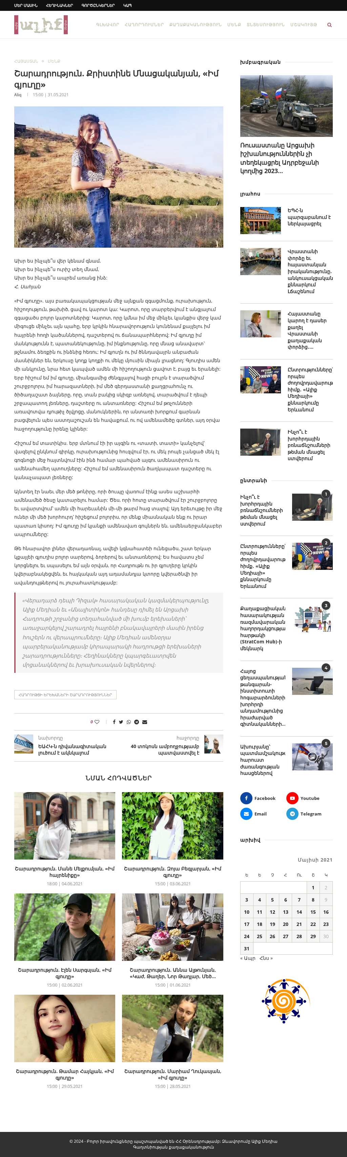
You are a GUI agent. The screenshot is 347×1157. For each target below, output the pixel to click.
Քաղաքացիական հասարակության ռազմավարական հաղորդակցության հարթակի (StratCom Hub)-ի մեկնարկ (262, 628)
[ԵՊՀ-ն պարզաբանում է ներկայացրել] (260, 220)
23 (326, 924)
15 (313, 912)
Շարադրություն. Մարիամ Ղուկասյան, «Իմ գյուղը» (172, 1074)
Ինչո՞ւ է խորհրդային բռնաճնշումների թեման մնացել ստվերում (309, 445)
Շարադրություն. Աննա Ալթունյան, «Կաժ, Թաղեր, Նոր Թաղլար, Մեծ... (173, 973)
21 (299, 924)
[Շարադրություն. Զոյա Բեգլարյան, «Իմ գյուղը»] (172, 826)
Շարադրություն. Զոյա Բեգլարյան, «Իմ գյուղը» (172, 872)
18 (259, 924)
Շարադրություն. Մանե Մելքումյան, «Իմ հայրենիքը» (65, 872)
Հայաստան (26, 61)
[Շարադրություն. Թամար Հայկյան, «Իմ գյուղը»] (64, 1028)
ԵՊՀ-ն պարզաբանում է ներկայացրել (309, 217)
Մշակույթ (303, 24)
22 (313, 924)
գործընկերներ (98, 5)
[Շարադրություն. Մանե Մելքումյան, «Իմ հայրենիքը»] (64, 826)
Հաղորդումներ (144, 24)
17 (246, 924)
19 (272, 924)
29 (313, 936)
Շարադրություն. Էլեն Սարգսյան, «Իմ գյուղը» (64, 973)
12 (272, 912)
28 (299, 936)
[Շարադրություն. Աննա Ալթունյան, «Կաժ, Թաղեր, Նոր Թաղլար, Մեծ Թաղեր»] (172, 927)
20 (285, 924)
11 (259, 912)
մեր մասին (26, 5)
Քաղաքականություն (195, 24)
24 (246, 936)
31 (246, 948)
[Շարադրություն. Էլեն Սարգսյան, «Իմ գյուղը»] (64, 927)
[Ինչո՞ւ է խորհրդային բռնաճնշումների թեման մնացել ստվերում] (260, 442)
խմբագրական (260, 62)
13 (285, 912)
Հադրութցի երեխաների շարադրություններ (65, 694)
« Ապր (248, 958)
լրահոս (250, 193)
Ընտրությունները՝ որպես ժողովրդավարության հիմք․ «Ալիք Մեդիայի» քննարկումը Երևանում (310, 389)
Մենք (234, 24)
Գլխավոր (107, 24)
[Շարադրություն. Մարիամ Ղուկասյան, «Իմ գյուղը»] (172, 1028)
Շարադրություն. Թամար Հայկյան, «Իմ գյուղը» (65, 1074)
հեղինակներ (59, 5)
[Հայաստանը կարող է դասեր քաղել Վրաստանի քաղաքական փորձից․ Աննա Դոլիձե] (260, 323)
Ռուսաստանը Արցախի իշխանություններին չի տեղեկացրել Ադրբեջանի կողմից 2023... (279, 158)
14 (299, 912)
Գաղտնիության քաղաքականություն (173, 1147)
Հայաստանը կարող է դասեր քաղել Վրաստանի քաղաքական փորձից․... (307, 330)
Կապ (127, 5)
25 (259, 936)
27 (285, 936)
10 (246, 912)
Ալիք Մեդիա (264, 1141)
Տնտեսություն (266, 24)
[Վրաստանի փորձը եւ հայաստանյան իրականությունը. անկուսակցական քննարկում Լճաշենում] (260, 261)
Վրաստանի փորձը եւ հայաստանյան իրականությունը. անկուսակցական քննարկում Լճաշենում (310, 271)
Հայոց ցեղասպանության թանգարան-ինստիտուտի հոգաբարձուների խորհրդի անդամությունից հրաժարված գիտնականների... (262, 697)
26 (272, 936)
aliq (17, 95)
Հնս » (266, 958)
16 (326, 912)
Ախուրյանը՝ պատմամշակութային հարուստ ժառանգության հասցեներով (262, 759)
